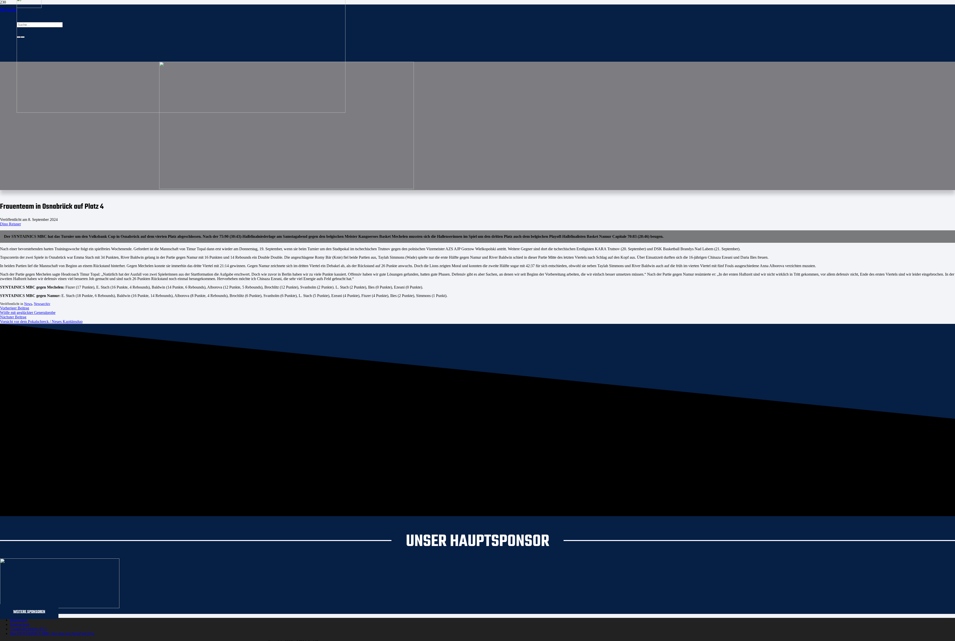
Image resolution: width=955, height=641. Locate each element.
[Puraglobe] (59, 607)
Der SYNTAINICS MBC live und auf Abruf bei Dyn (52, 633)
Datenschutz (19, 624)
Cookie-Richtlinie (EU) (28, 629)
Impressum (18, 620)
